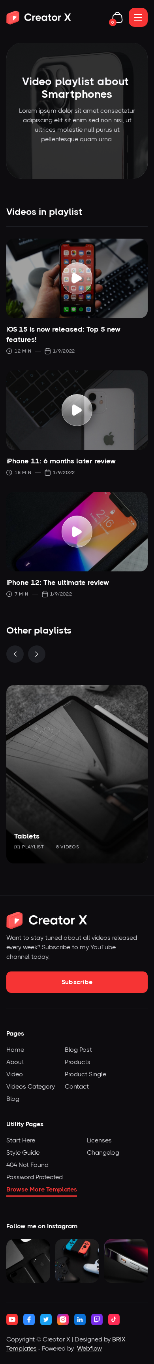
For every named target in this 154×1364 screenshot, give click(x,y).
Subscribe (77, 982)
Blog (12, 1098)
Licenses (99, 1140)
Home (15, 1049)
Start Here (20, 1140)
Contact (77, 1086)
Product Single (85, 1074)
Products (77, 1062)
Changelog (103, 1152)
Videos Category (30, 1086)
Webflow (89, 1348)
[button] (117, 17)
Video (14, 1074)
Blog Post (78, 1049)
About (15, 1062)
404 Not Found (27, 1165)
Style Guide (22, 1152)
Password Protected (34, 1177)
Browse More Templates (41, 1189)
